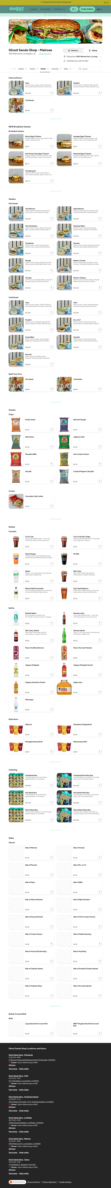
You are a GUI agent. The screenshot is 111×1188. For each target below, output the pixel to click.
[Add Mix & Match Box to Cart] (51, 819)
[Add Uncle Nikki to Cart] (51, 346)
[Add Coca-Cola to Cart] (51, 546)
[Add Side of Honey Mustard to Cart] (51, 926)
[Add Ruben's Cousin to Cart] (99, 270)
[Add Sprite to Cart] (51, 580)
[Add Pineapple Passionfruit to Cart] (51, 751)
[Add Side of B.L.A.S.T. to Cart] (99, 874)
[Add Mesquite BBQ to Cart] (51, 463)
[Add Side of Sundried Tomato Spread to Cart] (99, 978)
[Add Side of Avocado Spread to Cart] (99, 995)
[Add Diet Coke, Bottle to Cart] (51, 640)
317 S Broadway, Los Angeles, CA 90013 (24, 1081)
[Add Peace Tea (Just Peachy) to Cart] (99, 657)
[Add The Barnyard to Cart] (51, 180)
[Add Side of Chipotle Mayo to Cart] (51, 995)
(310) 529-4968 (15, 1057)
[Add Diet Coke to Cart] (99, 580)
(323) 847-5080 (15, 1141)
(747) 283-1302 (15, 1162)
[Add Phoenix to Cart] (99, 252)
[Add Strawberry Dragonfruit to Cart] (99, 734)
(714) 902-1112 (15, 1099)
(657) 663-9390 (15, 1120)
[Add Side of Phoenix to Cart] (51, 874)
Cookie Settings (65, 1182)
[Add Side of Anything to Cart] (99, 960)
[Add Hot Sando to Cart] (51, 388)
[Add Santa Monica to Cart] (99, 218)
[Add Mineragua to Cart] (51, 709)
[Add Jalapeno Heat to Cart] (99, 446)
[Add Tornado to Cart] (51, 287)
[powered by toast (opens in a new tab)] (17, 1182)
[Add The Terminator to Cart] (51, 235)
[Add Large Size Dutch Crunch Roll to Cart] (51, 1033)
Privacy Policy (46, 9)
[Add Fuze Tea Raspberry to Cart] (99, 598)
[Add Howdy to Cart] (51, 270)
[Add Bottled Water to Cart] (51, 622)
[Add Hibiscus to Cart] (51, 734)
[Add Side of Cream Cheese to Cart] (51, 943)
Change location (45, 54)
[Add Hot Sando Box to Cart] (51, 802)
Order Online (87, 9)
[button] (59, 9)
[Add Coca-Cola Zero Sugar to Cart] (99, 546)
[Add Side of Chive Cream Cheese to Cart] (99, 926)
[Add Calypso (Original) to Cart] (51, 674)
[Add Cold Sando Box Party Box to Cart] (99, 784)
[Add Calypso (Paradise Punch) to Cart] (99, 674)
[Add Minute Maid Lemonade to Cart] (51, 598)
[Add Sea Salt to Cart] (51, 480)
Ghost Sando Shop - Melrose (20, 1139)
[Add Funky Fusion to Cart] (51, 429)
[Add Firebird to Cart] (99, 92)
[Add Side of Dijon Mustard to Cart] (99, 909)
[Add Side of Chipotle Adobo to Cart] (51, 978)
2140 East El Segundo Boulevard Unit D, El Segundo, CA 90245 (32, 1060)
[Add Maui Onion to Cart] (51, 446)
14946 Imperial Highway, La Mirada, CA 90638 (26, 1123)
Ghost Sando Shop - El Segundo (21, 1055)
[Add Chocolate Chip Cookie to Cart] (51, 505)
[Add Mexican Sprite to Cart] (99, 640)
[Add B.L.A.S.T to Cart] (99, 329)
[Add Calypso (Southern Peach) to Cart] (51, 691)
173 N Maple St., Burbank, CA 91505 (22, 1165)
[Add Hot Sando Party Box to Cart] (99, 802)
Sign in (99, 9)
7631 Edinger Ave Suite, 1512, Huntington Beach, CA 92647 (31, 1102)
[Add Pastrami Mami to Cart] (99, 235)
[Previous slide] (105, 3)
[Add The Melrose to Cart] (51, 218)
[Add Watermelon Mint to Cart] (99, 751)
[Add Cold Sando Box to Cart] (51, 784)
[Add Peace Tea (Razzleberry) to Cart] (51, 657)
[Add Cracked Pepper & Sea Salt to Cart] (99, 480)
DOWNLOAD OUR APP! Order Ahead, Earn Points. (56, 2)
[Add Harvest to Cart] (51, 363)
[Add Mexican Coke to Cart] (99, 622)
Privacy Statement (50, 1182)
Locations (33, 9)
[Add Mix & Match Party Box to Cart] (99, 819)
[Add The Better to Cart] (51, 252)
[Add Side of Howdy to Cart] (99, 857)
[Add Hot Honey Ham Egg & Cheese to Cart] (51, 163)
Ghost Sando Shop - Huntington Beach (23, 1097)
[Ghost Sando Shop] (17, 9)
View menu (13, 1069)
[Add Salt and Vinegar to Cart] (99, 429)
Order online (24, 1069)
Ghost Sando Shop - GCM (18, 1076)
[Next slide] (107, 3)
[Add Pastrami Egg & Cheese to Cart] (99, 163)
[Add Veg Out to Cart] (99, 346)
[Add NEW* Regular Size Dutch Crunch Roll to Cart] (99, 1033)
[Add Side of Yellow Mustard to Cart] (51, 909)
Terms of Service (33, 1182)
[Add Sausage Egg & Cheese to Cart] (99, 145)
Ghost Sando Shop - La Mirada (20, 1118)
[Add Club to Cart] (99, 312)
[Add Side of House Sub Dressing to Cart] (51, 960)
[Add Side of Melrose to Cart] (51, 857)
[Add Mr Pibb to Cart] (99, 563)
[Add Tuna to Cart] (51, 92)
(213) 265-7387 (15, 1078)
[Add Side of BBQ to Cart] (99, 891)
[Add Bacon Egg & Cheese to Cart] (51, 145)
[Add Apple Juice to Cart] (99, 691)
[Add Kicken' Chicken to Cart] (99, 287)
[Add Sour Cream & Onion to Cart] (99, 463)
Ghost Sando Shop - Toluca (19, 1160)
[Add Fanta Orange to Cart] (51, 563)
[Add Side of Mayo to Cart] (51, 891)
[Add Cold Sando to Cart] (51, 109)
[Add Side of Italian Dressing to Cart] (99, 943)
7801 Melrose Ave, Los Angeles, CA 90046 (25, 1144)
